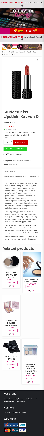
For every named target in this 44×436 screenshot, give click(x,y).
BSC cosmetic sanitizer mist (31, 280)
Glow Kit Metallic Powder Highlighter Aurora (31, 368)
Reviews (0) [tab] (35, 176)
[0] (34, 31)
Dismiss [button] (22, 5)
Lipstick (22, 52)
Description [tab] (9, 171)
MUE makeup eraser (11, 358)
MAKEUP (11, 52)
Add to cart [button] (11, 282)
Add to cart (21, 142)
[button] (38, 60)
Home (4, 52)
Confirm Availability (16, 149)
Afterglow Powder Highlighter (11, 323)
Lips (17, 52)
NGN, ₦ (19, 25)
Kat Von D (14, 122)
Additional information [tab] (15, 176)
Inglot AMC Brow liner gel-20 (11, 275)
